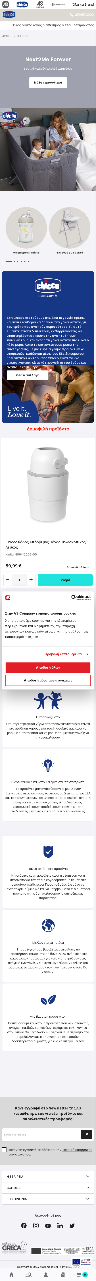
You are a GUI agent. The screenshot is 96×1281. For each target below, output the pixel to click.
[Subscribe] (86, 1134)
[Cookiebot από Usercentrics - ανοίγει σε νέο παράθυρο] (71, 598)
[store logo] (9, 14)
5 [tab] (24, 261)
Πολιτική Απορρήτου (77, 1150)
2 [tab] (14, 261)
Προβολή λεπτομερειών (63, 654)
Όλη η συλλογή (27, 375)
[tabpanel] (26, 232)
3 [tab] (17, 261)
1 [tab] (9, 261)
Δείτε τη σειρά (48, 86)
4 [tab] (21, 261)
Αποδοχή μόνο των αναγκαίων (48, 680)
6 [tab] (28, 261)
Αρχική (7, 36)
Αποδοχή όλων (48, 667)
